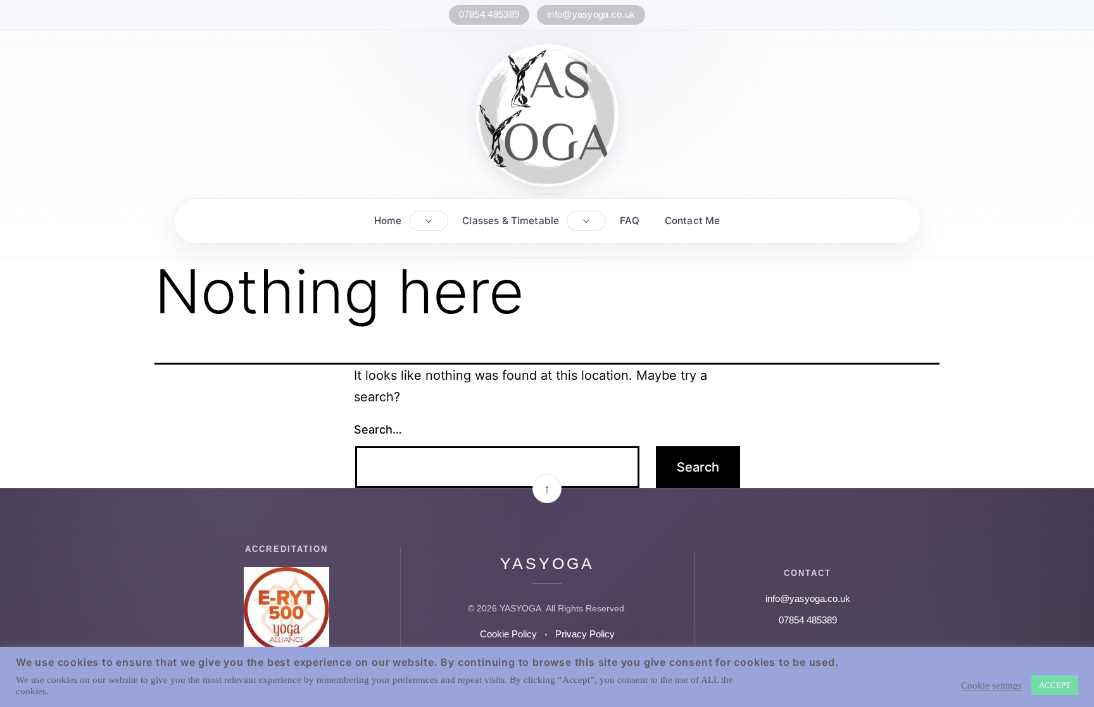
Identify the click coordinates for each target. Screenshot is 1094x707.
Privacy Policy (585, 634)
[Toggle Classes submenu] (586, 221)
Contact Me (692, 221)
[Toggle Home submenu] (428, 221)
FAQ (629, 221)
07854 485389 (489, 14)
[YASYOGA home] (547, 115)
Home (388, 221)
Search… (378, 429)
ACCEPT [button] (1055, 685)
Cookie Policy (508, 634)
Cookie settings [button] (991, 685)
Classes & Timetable (510, 221)
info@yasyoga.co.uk (591, 14)
